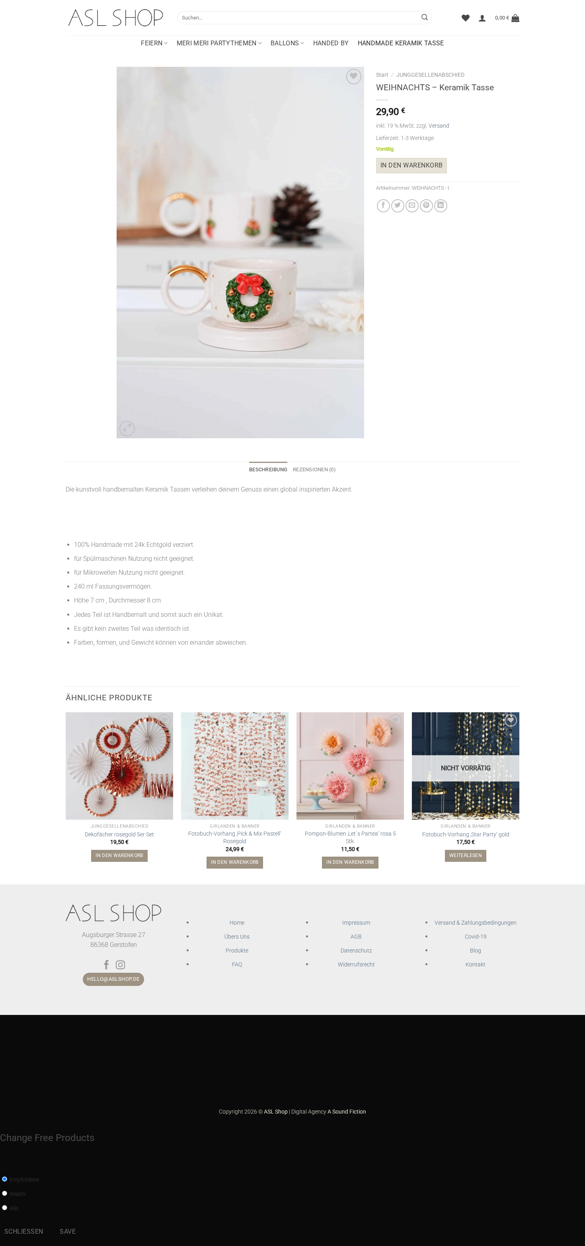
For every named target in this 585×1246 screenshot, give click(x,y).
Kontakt (476, 964)
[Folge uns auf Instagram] (120, 965)
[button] (482, 18)
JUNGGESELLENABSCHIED (430, 75)
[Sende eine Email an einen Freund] (412, 205)
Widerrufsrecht (356, 964)
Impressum (356, 922)
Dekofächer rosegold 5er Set (119, 834)
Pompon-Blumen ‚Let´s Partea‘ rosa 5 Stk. (350, 837)
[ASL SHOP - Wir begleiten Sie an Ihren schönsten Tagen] (116, 17)
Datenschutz (356, 950)
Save (68, 1231)
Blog (475, 950)
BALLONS (285, 43)
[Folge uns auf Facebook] (106, 965)
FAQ (237, 964)
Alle (13, 1208)
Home (237, 922)
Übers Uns (237, 936)
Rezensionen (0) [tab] (314, 469)
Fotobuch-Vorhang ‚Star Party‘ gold (465, 834)
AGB (356, 936)
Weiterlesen (465, 855)
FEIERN (151, 43)
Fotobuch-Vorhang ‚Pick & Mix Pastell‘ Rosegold (234, 837)
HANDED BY (331, 43)
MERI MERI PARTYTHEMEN (217, 43)
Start (382, 75)
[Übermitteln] (424, 18)
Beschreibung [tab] (268, 469)
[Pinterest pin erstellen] (426, 205)
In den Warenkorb (411, 165)
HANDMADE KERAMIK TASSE (401, 43)
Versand (439, 125)
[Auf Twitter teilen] (397, 205)
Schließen (23, 1231)
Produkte (237, 950)
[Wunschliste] (466, 18)
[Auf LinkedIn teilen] (440, 205)
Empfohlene (23, 1179)
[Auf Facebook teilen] (383, 205)
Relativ (17, 1194)
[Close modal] (4, 1161)
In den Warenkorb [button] (119, 855)
